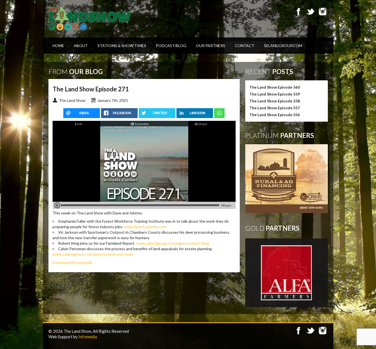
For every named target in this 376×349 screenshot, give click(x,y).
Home (58, 45)
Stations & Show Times (121, 45)
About (81, 45)
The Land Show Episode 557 (274, 107)
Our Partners (210, 45)
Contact (244, 45)
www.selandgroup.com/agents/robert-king (172, 243)
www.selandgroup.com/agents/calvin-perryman (93, 254)
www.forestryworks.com (145, 226)
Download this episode (72, 262)
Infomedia (87, 336)
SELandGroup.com (283, 45)
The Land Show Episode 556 (274, 114)
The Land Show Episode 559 (274, 94)
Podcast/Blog (171, 45)
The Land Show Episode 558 (274, 101)
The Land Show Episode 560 (274, 87)
